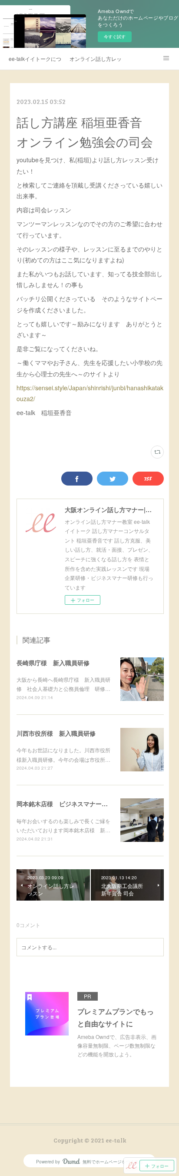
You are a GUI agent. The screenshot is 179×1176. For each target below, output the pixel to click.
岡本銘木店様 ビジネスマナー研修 (65, 803)
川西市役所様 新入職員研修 (56, 733)
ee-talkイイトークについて (35, 58)
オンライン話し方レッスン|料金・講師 (96, 58)
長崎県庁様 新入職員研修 (53, 662)
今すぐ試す (115, 37)
